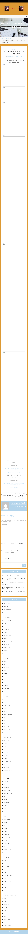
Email (12, 543)
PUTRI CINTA (7, 843)
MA (4, 784)
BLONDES (6, 644)
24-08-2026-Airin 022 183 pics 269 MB (13, 575)
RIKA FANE (6, 858)
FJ (4, 700)
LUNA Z (6, 781)
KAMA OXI (6, 758)
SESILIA (5, 869)
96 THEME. (16, 931)
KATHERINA (6, 767)
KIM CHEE (6, 773)
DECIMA (6, 659)
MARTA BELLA (7, 790)
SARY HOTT (6, 866)
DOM (5, 664)
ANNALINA (6, 629)
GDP (5, 708)
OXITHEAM (6, 834)
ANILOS (6, 626)
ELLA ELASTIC (7, 688)
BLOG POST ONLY (8, 641)
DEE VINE (6, 661)
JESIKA (5, 743)
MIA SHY (6, 799)
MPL (5, 808)
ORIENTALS (6, 831)
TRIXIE (5, 901)
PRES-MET (6, 840)
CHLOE (5, 650)
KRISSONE (6, 776)
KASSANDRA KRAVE (8, 761)
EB (4, 679)
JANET (5, 735)
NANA (5, 814)
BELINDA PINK (7, 635)
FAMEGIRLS (6, 697)
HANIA (5, 723)
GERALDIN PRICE (8, 714)
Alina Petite (6, 615)
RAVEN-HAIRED (7, 849)
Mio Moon (6, 802)
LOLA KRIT (6, 779)
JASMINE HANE (7, 738)
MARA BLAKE (7, 787)
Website (21, 543)
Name (3, 543)
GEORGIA (6, 711)
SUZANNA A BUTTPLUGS (10, 896)
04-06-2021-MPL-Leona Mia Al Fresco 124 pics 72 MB (7, 495)
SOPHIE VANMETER (8, 881)
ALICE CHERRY (7, 609)
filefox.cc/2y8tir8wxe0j (14, 487)
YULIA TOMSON (7, 925)
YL (4, 922)
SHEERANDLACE (8, 875)
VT (4, 913)
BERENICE (6, 638)
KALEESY (6, 755)
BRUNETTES (13, 49)
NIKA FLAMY (7, 817)
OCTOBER (6, 825)
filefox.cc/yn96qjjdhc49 (14, 472)
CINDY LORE (7, 653)
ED (4, 682)
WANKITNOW (7, 919)
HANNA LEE (7, 726)
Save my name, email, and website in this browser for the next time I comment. (13, 551)
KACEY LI (6, 752)
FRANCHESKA (7, 705)
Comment (4, 524)
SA (4, 863)
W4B (5, 916)
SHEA (5, 872)
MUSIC (5, 811)
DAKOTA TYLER (7, 656)
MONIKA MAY (7, 805)
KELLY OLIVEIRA (7, 770)
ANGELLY (6, 623)
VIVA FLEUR (6, 907)
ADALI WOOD (7, 603)
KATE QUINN (7, 764)
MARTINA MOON (8, 793)
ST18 (5, 884)
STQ (5, 887)
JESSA (5, 746)
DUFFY (5, 670)
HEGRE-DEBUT (7, 729)
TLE (5, 899)
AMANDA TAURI (7, 621)
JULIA (5, 749)
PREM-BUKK (7, 837)
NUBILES (6, 822)
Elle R (5, 691)
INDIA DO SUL (7, 732)
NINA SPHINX (7, 820)
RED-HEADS (7, 855)
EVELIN (5, 694)
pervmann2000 (11, 56)
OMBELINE (6, 828)
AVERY (5, 632)
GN (4, 717)
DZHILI (5, 673)
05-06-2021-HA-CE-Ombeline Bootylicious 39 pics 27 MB (20, 496)
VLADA (5, 910)
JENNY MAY (6, 740)
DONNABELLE (7, 667)
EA (4, 676)
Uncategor (6, 904)
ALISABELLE (7, 618)
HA (4, 720)
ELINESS (6, 685)
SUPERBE (6, 893)
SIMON (5, 878)
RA (4, 846)
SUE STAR (6, 890)
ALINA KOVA (7, 612)
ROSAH (5, 860)
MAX (5, 796)
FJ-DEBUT (6, 702)
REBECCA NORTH (8, 852)
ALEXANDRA (7, 606)
